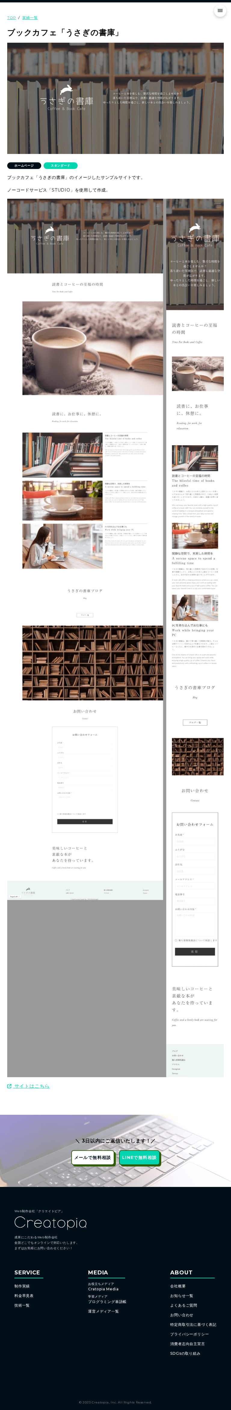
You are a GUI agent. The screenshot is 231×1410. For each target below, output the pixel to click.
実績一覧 (30, 17)
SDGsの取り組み (185, 1353)
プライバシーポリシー (189, 1334)
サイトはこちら (31, 1086)
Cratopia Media (103, 1287)
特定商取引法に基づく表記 (193, 1324)
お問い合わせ (181, 1315)
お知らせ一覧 (181, 1295)
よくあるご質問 (183, 1305)
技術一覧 (22, 1305)
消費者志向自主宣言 (187, 1343)
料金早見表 (24, 1295)
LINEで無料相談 (139, 1157)
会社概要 (178, 1286)
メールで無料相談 (92, 1157)
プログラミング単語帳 (107, 1299)
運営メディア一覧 (103, 1311)
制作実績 (22, 1286)
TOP (11, 17)
